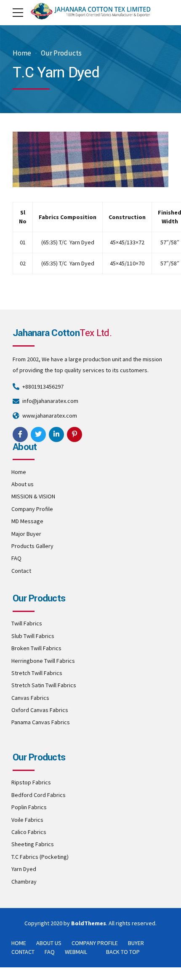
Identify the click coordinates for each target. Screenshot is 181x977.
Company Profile (32, 509)
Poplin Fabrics (29, 807)
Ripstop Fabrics (31, 782)
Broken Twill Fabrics (36, 648)
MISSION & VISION (33, 496)
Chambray (24, 881)
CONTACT (23, 952)
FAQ (16, 558)
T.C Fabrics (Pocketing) (40, 857)
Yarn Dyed (23, 869)
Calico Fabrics (28, 832)
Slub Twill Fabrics (32, 636)
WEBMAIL (76, 952)
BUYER (136, 943)
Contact (21, 571)
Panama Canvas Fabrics (40, 722)
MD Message (27, 521)
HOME (18, 943)
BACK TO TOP (123, 952)
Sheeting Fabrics (32, 844)
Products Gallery (32, 546)
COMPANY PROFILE (95, 943)
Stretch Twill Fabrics (36, 673)
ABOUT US (48, 943)
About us (22, 484)
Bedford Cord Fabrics (38, 795)
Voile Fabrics (27, 819)
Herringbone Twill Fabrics (43, 661)
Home (22, 53)
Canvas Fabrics (30, 698)
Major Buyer (26, 533)
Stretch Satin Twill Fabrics (43, 685)
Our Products (61, 53)
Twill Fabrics (26, 623)
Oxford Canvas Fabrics (39, 710)
